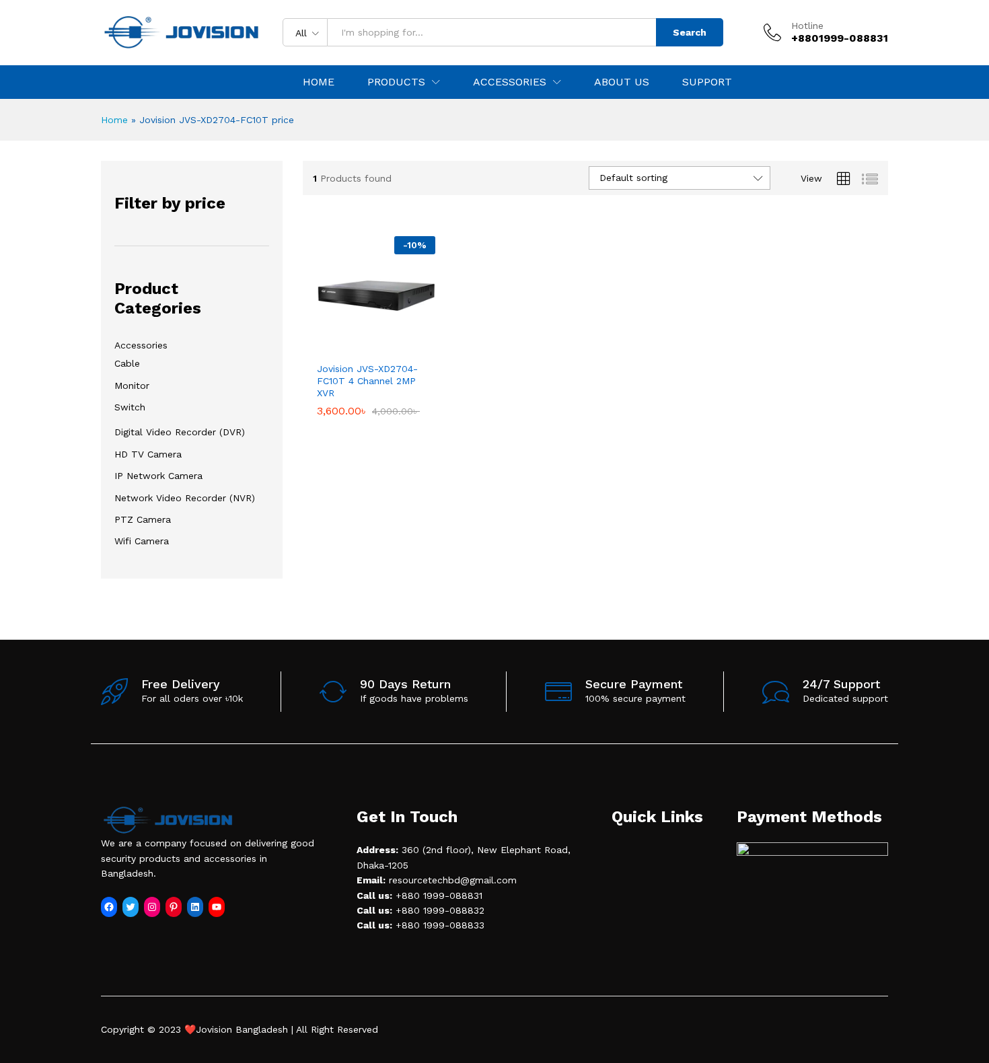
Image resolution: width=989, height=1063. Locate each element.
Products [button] (396, 82)
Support (707, 82)
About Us (621, 82)
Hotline (807, 25)
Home (318, 82)
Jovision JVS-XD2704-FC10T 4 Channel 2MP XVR (367, 380)
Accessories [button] (509, 82)
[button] (360, 346)
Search (689, 32)
